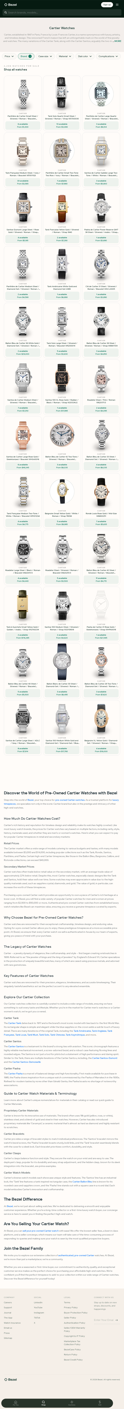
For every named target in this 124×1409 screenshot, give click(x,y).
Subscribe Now (44, 718)
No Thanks (45, 727)
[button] (45, 688)
